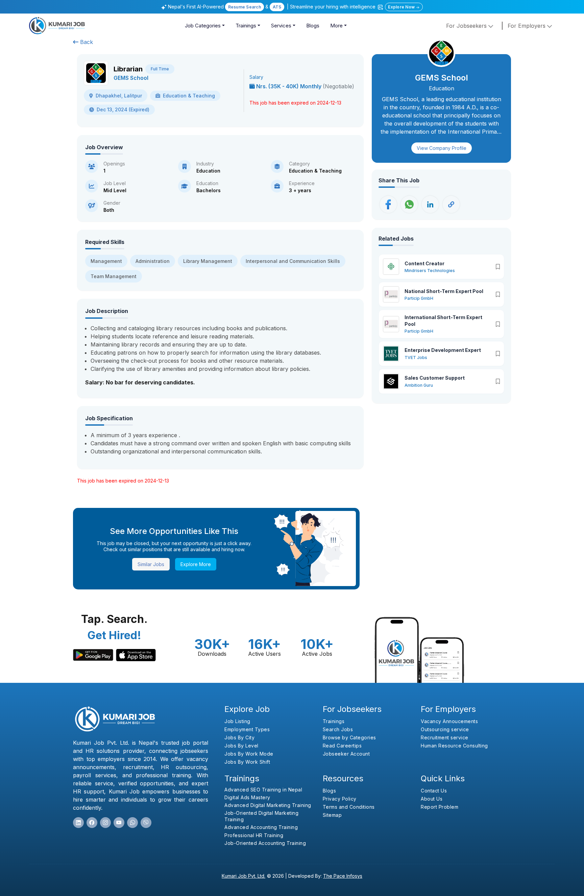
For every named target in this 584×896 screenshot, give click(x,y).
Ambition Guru (419, 385)
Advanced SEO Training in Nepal (263, 789)
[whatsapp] (132, 822)
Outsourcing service (445, 729)
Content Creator (424, 263)
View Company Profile (441, 148)
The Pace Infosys (342, 876)
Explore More (195, 564)
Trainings (246, 25)
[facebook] (92, 822)
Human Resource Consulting (454, 745)
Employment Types (247, 729)
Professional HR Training (253, 835)
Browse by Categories (349, 737)
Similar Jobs (151, 564)
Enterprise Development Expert (443, 350)
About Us (431, 799)
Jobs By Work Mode (248, 754)
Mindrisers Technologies (430, 270)
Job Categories (203, 25)
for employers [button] (527, 25)
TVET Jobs (416, 357)
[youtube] (119, 822)
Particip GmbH (419, 298)
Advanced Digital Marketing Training (267, 805)
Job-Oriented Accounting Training (265, 843)
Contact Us (434, 790)
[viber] (146, 822)
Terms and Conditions (349, 807)
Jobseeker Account (346, 754)
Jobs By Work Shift (247, 762)
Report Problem (439, 807)
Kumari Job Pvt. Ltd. (243, 876)
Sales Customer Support (435, 378)
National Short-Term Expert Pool (444, 291)
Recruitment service (444, 737)
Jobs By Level (241, 745)
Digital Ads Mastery (247, 797)
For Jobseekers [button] (467, 25)
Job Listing (237, 721)
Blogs (312, 25)
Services (281, 25)
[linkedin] (78, 822)
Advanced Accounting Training (261, 827)
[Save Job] (498, 266)
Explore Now (402, 6)
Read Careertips (342, 745)
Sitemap (332, 815)
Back (85, 42)
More (336, 25)
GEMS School (131, 77)
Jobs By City (239, 737)
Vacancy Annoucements (449, 721)
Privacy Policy (340, 799)
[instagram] (105, 822)
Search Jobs (338, 729)
